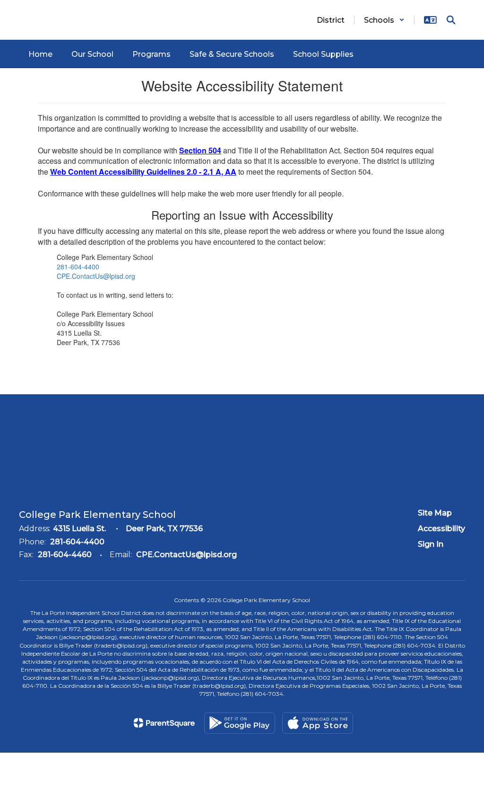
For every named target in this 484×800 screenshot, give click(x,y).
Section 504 (200, 150)
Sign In (430, 544)
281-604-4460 (65, 554)
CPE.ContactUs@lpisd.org (96, 276)
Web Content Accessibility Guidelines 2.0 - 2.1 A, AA (143, 171)
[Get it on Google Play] (239, 723)
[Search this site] (451, 20)
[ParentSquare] (164, 723)
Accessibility (441, 528)
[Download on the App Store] (317, 723)
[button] (384, 20)
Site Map (435, 512)
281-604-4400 (78, 266)
